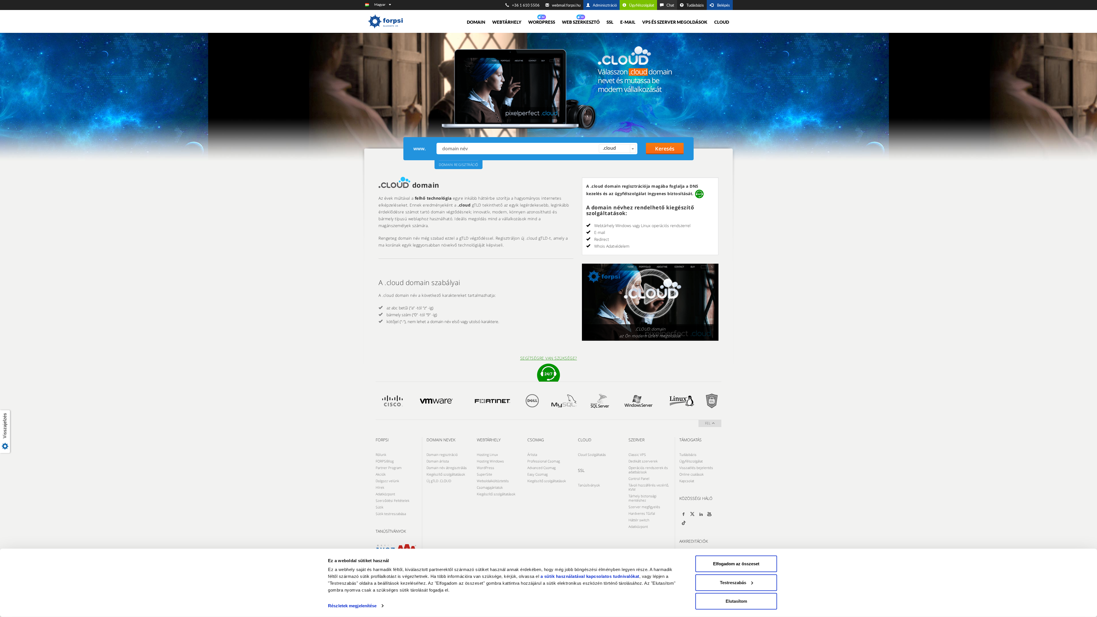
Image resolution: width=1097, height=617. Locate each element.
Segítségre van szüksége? (548, 358)
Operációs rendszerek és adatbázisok (648, 469)
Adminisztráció (605, 5)
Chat (670, 5)
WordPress (485, 467)
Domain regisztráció (442, 454)
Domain (476, 22)
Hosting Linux (487, 454)
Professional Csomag (543, 461)
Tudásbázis (695, 5)
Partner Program (389, 467)
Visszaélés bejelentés (696, 467)
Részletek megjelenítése (352, 605)
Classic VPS (637, 454)
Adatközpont (385, 494)
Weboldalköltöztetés (493, 480)
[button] (6, 432)
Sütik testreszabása (391, 513)
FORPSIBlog (385, 461)
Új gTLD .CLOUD (439, 480)
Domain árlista (438, 461)
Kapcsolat (686, 480)
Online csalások (691, 474)
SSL (609, 22)
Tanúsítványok (589, 485)
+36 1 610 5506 (526, 5)
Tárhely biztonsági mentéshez (642, 498)
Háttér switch (638, 520)
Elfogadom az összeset (736, 563)
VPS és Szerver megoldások (674, 22)
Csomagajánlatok (490, 487)
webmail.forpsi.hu (566, 5)
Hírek (380, 487)
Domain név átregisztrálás (447, 467)
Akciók (381, 474)
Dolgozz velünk (387, 480)
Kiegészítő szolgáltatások (446, 474)
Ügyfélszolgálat (641, 5)
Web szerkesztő (581, 22)
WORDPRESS (541, 22)
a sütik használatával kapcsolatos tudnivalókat (590, 576)
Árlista (532, 454)
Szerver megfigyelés (644, 506)
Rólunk (381, 454)
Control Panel (638, 478)
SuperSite (484, 474)
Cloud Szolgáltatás (592, 454)
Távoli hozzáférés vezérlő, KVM (648, 487)
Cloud (721, 22)
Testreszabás (733, 582)
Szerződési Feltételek (392, 500)
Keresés (664, 148)
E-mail (627, 22)
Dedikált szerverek (643, 461)
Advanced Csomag (541, 467)
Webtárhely (506, 22)
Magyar (379, 4)
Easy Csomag (537, 474)
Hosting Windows (490, 461)
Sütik (379, 507)
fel (707, 423)
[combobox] (617, 148)
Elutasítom (736, 601)
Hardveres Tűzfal (641, 513)
